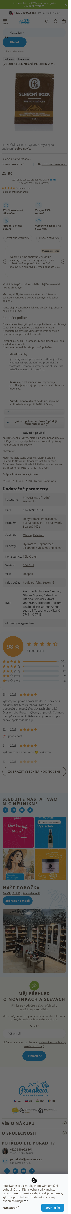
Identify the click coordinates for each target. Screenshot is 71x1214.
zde (25, 1201)
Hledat (14, 42)
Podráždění (48, 519)
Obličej (27, 535)
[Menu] (5, 21)
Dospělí (28, 574)
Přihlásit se (34, 1056)
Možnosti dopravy (54, 164)
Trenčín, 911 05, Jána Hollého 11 (21, 893)
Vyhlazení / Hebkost (49, 548)
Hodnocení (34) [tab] (49, 238)
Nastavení (11, 1208)
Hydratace (29, 544)
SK (30, 1100)
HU (42, 1100)
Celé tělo (38, 535)
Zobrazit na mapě (18, 901)
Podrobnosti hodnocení (15, 191)
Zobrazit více (23, 149)
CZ (19, 1100)
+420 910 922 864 (21, 1149)
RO (53, 1100)
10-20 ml (28, 565)
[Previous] (5, 261)
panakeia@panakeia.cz (26, 1159)
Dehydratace (31, 519)
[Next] (63, 261)
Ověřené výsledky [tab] (17, 238)
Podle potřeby (32, 582)
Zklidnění (29, 548)
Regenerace (45, 544)
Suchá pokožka (32, 523)
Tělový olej (30, 556)
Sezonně (48, 582)
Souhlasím (52, 1208)
